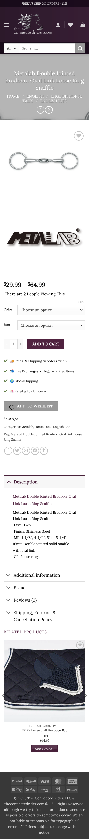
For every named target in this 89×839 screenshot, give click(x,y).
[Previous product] (49, 110)
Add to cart (46, 343)
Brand (20, 587)
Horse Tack (43, 427)
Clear (81, 302)
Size (7, 324)
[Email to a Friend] (26, 451)
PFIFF (44, 736)
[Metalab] (44, 238)
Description (26, 482)
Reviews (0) (25, 600)
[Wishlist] (70, 24)
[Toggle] (8, 481)
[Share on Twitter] (17, 451)
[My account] (58, 24)
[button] (7, 25)
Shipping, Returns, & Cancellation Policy (35, 616)
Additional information (37, 575)
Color (8, 309)
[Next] (85, 706)
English (35, 96)
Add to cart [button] (44, 748)
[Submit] (80, 48)
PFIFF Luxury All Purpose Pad (44, 730)
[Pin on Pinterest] (35, 451)
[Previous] (4, 706)
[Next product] (40, 110)
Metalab (27, 427)
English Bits (53, 100)
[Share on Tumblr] (44, 451)
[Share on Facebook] (8, 451)
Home (13, 96)
